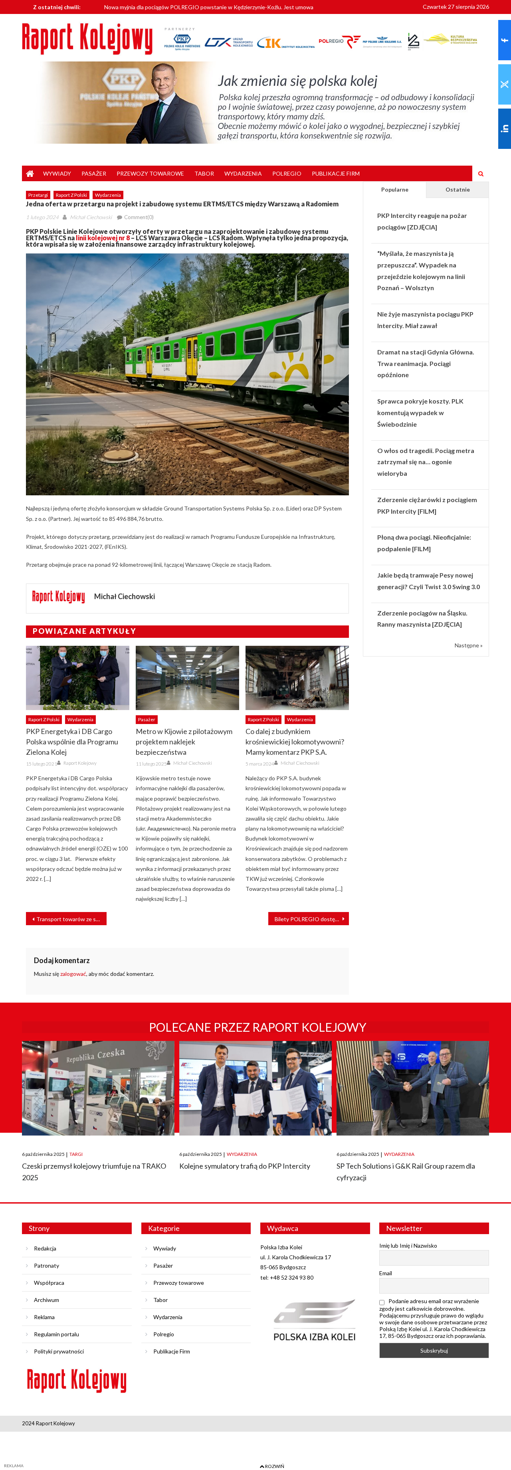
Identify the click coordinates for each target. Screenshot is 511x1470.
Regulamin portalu (56, 1334)
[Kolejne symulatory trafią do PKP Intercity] (255, 1088)
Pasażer (93, 173)
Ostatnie (458, 189)
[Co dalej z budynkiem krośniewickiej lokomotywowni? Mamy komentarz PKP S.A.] (297, 678)
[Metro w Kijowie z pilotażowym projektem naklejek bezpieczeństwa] (187, 678)
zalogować (73, 973)
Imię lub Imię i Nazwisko (408, 1245)
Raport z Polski (71, 195)
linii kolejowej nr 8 (103, 237)
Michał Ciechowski (91, 217)
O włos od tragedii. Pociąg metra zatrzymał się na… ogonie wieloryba (425, 462)
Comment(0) (139, 217)
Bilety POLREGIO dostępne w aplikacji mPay (312, 919)
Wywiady (57, 173)
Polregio (286, 173)
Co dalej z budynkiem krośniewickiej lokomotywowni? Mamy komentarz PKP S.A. (295, 741)
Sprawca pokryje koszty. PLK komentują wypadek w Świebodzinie (420, 412)
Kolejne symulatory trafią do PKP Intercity (244, 1165)
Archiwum (46, 1299)
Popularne (394, 189)
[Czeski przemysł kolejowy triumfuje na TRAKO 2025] (98, 1088)
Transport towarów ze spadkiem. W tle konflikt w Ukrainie (71, 919)
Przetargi (38, 195)
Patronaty (46, 1265)
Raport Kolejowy (80, 763)
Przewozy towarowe (150, 173)
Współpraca (49, 1282)
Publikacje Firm (336, 173)
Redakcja (45, 1248)
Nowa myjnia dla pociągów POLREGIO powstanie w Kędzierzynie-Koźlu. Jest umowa (208, 6)
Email (385, 1273)
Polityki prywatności (59, 1351)
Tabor (204, 173)
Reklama (44, 1317)
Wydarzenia (243, 173)
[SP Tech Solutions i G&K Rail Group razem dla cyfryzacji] (413, 1088)
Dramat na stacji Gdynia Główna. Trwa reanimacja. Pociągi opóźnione (425, 363)
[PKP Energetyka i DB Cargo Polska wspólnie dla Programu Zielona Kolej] (77, 678)
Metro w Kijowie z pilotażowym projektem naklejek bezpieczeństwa (184, 741)
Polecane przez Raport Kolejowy (257, 1027)
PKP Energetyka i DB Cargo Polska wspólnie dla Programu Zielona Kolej (72, 741)
